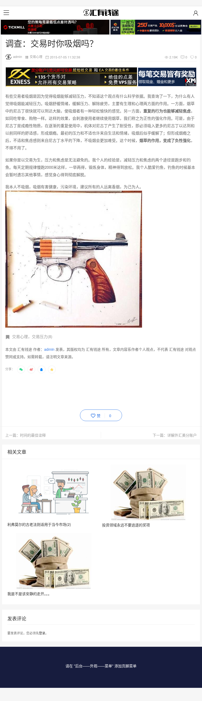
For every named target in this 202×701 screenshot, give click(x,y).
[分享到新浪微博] (31, 369)
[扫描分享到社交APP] (21, 369)
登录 (42, 633)
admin (17, 56)
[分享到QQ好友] (42, 369)
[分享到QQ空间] (52, 369)
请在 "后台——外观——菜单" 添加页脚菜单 (101, 665)
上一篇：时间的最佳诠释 (25, 435)
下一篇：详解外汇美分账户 (175, 435)
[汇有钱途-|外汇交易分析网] (101, 12)
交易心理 (36, 56)
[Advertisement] (101, 390)
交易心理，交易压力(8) (32, 336)
